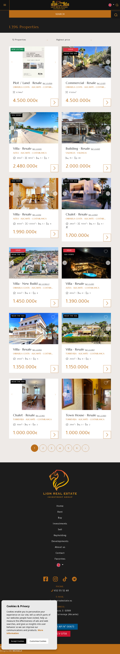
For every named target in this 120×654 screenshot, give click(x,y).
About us (60, 547)
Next (55, 62)
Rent (60, 512)
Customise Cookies (38, 641)
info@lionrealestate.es (60, 601)
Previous (12, 62)
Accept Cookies (17, 641)
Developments (60, 541)
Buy (60, 518)
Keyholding (60, 535)
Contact (60, 553)
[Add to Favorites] (53, 51)
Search (60, 14)
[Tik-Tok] (65, 579)
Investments (60, 524)
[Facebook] (46, 579)
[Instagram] (55, 579)
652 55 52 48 (61, 591)
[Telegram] (74, 579)
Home (59, 506)
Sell (60, 530)
